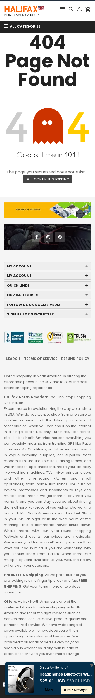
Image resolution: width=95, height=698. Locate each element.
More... (51, 690)
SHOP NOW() (76, 690)
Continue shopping (51, 179)
